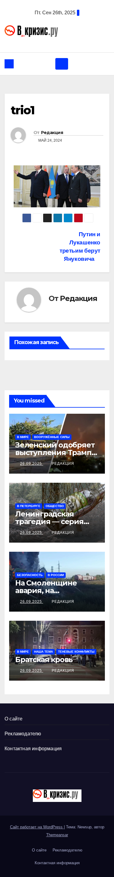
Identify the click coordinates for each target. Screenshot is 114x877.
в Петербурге (28, 506)
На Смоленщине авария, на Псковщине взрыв (49, 590)
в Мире (23, 437)
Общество (55, 506)
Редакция (52, 132)
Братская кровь (44, 659)
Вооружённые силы (52, 437)
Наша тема (43, 651)
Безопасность (30, 575)
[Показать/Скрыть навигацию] (61, 64)
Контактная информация (33, 748)
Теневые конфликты (76, 651)
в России (56, 575)
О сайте (13, 718)
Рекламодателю (23, 733)
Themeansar (57, 835)
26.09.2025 (31, 463)
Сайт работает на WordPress (37, 827)
